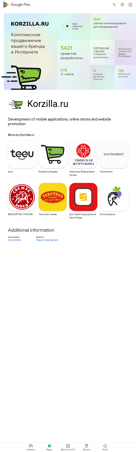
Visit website (14, 240)
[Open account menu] (130, 5)
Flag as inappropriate (47, 240)
